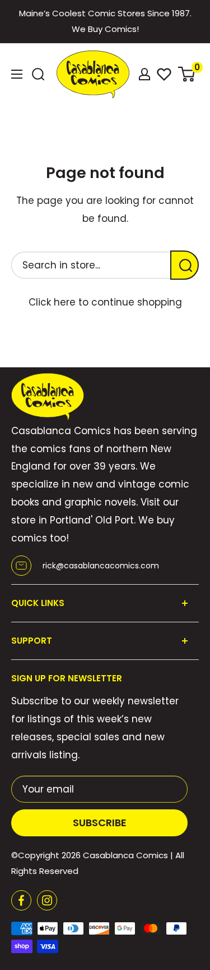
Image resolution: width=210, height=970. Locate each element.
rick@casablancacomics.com (101, 565)
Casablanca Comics (125, 855)
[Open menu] (16, 74)
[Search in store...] (184, 265)
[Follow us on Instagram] (47, 900)
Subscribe (100, 823)
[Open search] (38, 74)
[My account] (144, 74)
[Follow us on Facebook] (21, 900)
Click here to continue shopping (105, 302)
